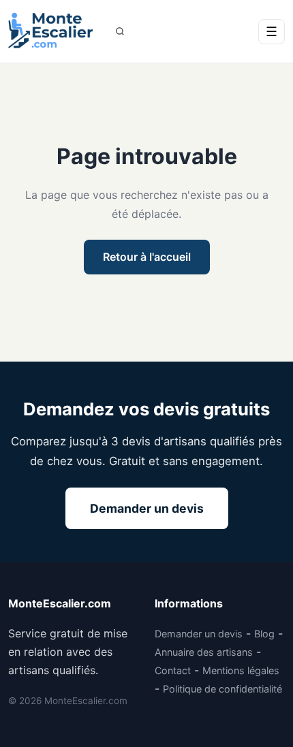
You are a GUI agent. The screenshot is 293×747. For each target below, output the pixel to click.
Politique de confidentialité (222, 689)
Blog (264, 633)
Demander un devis (147, 508)
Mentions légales (240, 670)
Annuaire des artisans (204, 652)
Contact (173, 670)
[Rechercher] (120, 31)
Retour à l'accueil (147, 257)
